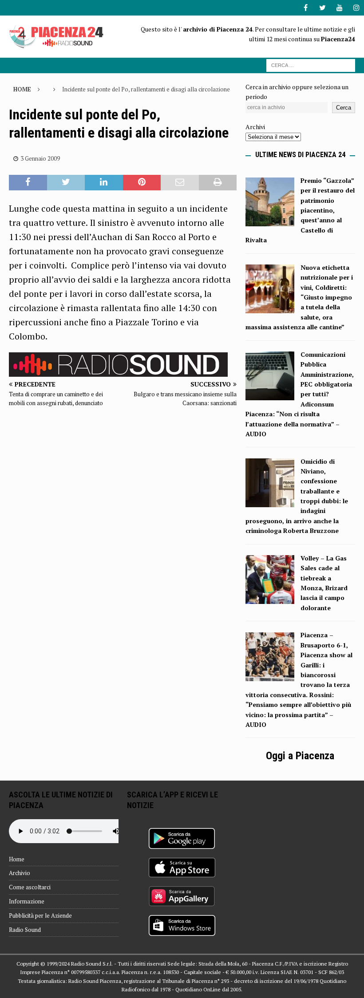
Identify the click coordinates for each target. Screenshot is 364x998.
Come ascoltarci (30, 887)
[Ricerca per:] (310, 64)
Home (16, 859)
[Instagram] (356, 8)
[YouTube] (339, 8)
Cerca (343, 107)
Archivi (255, 126)
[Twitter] (322, 8)
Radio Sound (25, 930)
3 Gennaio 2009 (40, 158)
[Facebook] (305, 8)
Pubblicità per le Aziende (40, 915)
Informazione (26, 901)
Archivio (19, 873)
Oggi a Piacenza (300, 755)
